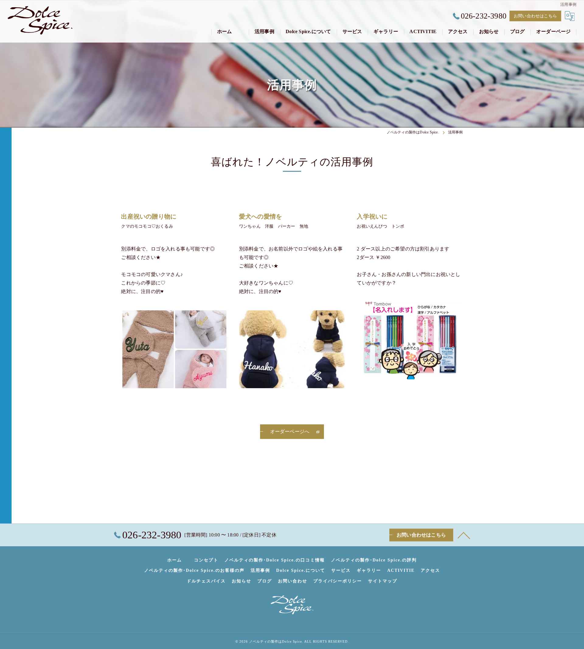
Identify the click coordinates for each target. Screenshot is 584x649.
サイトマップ (382, 581)
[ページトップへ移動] (464, 535)
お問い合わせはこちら (535, 16)
